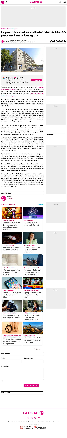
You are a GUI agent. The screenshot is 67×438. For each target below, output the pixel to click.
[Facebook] (51, 41)
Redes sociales (55, 421)
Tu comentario (5, 366)
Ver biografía (9, 198)
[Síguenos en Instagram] (35, 417)
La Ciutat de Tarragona (9, 29)
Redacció (6, 41)
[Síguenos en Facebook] (28, 417)
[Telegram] (62, 41)
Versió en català (62, 2)
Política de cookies (31, 421)
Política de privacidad (20, 421)
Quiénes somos (40, 421)
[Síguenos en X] (31, 417)
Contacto (48, 421)
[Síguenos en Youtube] (38, 417)
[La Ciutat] (35, 2)
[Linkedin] (57, 41)
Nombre (3, 358)
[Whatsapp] (59, 41)
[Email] (65, 41)
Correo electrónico (28, 358)
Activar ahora (35, 80)
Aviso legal (10, 421)
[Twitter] (54, 41)
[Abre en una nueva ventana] (26, 427)
